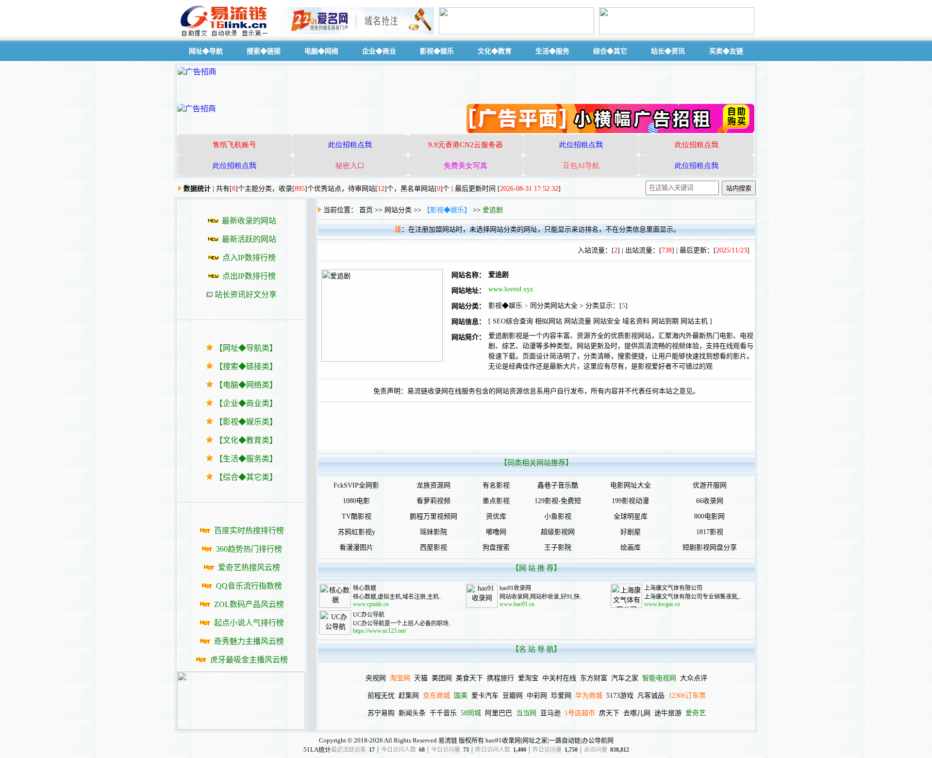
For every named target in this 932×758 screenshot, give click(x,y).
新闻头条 (412, 713)
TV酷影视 (356, 516)
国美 (460, 695)
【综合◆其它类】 (246, 477)
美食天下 (469, 678)
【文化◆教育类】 (246, 440)
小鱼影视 (557, 516)
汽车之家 (624, 678)
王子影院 (557, 547)
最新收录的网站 (249, 221)
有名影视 (496, 485)
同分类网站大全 (554, 305)
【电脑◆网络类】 (246, 385)
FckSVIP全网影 (356, 485)
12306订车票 (687, 695)
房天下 (609, 713)
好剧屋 (630, 532)
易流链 (447, 740)
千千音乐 (443, 713)
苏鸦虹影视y (356, 532)
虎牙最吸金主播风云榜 (249, 660)
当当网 (526, 713)
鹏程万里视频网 (433, 516)
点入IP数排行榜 (249, 257)
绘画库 (630, 547)
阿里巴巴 (498, 713)
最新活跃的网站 (249, 239)
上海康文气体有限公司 (673, 588)
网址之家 (535, 740)
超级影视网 (558, 532)
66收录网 (709, 501)
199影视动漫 (630, 501)
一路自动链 (565, 740)
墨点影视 (496, 501)
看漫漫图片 (356, 547)
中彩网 (537, 695)
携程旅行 (500, 678)
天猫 (421, 678)
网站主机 (694, 321)
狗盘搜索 (496, 547)
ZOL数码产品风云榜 (249, 604)
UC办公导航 (368, 614)
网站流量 (577, 321)
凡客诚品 (651, 695)
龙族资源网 (433, 485)
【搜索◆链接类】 (246, 366)
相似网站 (548, 321)
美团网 (442, 678)
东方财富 (593, 678)
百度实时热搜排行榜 (249, 530)
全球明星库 (631, 516)
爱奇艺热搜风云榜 (249, 567)
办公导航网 (598, 740)
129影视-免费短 (557, 501)
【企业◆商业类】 (246, 403)
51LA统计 (317, 749)
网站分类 (398, 210)
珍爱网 (561, 695)
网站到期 (665, 321)
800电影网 (709, 516)
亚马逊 (550, 713)
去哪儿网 (636, 713)
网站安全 (606, 321)
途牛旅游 (668, 713)
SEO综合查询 (513, 321)
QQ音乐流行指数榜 (249, 586)
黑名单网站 (417, 188)
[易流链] (225, 35)
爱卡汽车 (485, 695)
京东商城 (436, 695)
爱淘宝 (528, 678)
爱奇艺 (695, 713)
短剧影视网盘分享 (709, 547)
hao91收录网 (515, 588)
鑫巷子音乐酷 (557, 485)
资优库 (496, 516)
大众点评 (693, 678)
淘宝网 (400, 678)
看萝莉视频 (433, 501)
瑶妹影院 (433, 532)
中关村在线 (559, 678)
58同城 (471, 713)
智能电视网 (659, 678)
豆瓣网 (512, 695)
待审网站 (361, 188)
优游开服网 (710, 485)
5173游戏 (619, 695)
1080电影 (356, 501)
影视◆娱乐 (505, 305)
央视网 (376, 678)
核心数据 (364, 588)
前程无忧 (381, 695)
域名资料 (635, 321)
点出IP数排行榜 (249, 276)
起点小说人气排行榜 (249, 623)
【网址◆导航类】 (246, 348)
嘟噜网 (496, 532)
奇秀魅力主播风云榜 (249, 641)
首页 (366, 210)
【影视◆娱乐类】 (246, 422)
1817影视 (709, 532)
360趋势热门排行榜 (249, 549)
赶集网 (409, 695)
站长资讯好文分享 (246, 294)
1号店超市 (580, 713)
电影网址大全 (630, 485)
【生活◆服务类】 (246, 459)
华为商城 (588, 695)
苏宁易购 (381, 713)
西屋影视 (433, 547)
